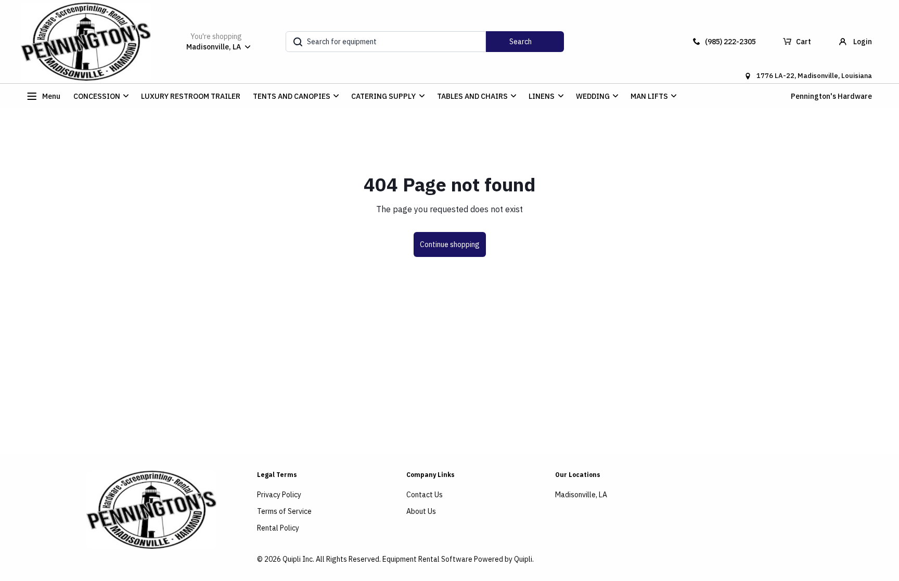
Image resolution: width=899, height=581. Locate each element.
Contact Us (424, 494)
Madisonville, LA (581, 494)
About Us (421, 511)
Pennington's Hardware (831, 96)
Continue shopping (450, 244)
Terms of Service (284, 511)
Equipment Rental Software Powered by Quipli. (458, 559)
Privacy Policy (279, 494)
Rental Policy (278, 528)
